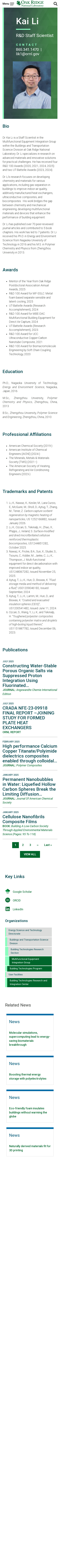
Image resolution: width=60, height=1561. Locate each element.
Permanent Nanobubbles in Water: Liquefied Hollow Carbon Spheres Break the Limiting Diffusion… (29, 787)
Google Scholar (22, 891)
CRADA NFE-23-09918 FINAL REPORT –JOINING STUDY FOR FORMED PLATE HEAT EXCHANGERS (28, 717)
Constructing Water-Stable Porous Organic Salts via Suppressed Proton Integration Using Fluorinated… (30, 675)
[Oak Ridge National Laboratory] (30, 4)
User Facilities (16, 974)
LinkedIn (18, 909)
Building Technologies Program (26, 968)
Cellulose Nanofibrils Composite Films (24, 819)
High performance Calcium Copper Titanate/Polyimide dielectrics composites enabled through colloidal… (30, 753)
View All (30, 854)
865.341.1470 (27, 49)
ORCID (17, 900)
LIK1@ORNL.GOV (27, 54)
